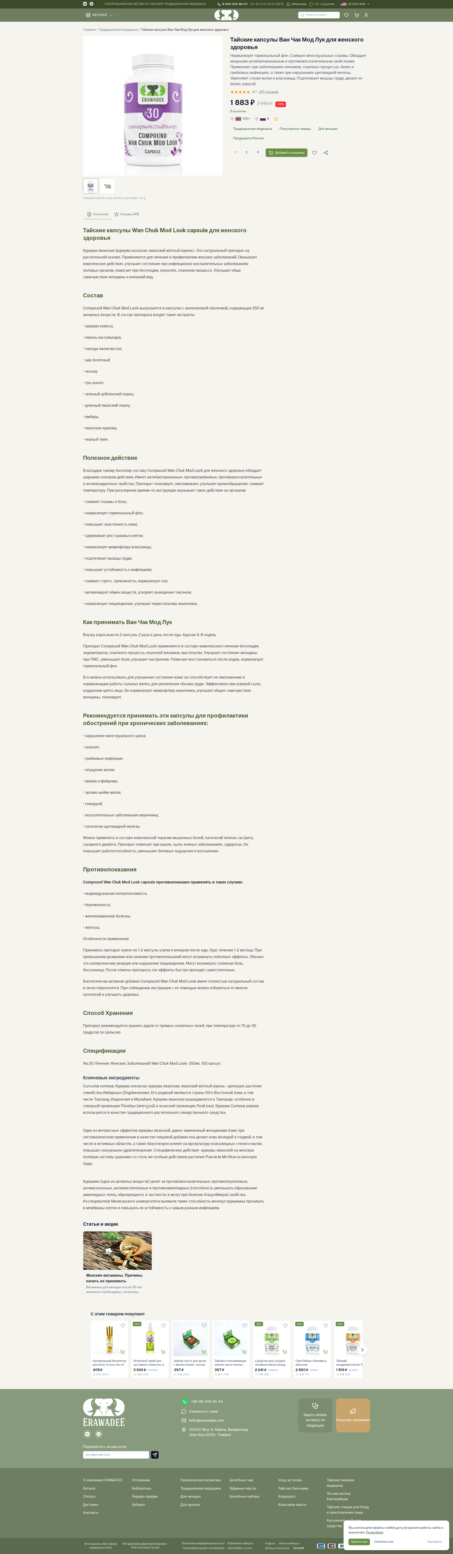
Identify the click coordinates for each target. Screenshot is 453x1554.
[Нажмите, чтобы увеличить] (153, 106)
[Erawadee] (226, 15)
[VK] (85, 4)
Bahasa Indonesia (277, 1548)
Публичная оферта (240, 1543)
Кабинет (138, 1505)
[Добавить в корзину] (122, 1352)
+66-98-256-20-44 (207, 1401)
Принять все (359, 1541)
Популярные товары (295, 129)
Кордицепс (287, 1496)
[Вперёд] (362, 1350)
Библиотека (141, 1488)
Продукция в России (248, 138)
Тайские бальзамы (293, 1488)
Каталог (100, 15)
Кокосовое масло (292, 1505)
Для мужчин (190, 1505)
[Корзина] (356, 15)
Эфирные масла (242, 1488)
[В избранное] (123, 1325)
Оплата (89, 1496)
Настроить (435, 1541)
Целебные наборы (244, 1496)
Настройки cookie (239, 1548)
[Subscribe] (155, 1455)
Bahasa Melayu (289, 1543)
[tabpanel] (173, 717)
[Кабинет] (366, 15)
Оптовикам (141, 1480)
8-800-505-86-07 (235, 4)
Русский (298, 1548)
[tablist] (173, 214)
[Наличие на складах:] (276, 119)
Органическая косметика (200, 1480)
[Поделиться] (326, 152)
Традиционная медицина (118, 29)
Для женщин (328, 129)
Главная (89, 29)
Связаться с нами (203, 1411)
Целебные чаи (241, 1480)
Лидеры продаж (145, 1496)
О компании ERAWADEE (103, 1480)
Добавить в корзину (290, 152)
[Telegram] (91, 4)
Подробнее (374, 1532)
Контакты (90, 1513)
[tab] (97, 214)
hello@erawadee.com (206, 1420)
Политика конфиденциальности (203, 1543)
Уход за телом (290, 1480)
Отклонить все (384, 1541)
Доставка (90, 1505)
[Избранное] (346, 15)
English (270, 1543)
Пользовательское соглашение (204, 1548)
